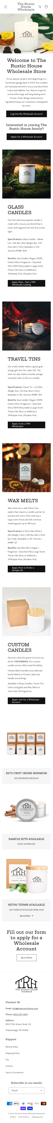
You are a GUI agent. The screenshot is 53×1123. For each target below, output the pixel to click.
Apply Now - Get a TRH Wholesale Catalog (24, 283)
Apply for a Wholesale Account (26, 137)
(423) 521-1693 (20, 1014)
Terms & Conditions (15, 1072)
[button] (6, 7)
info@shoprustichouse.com (25, 1008)
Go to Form (26, 957)
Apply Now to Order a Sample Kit (23, 569)
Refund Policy (12, 1047)
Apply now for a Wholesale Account (25, 700)
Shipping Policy (13, 1053)
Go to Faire (25, 916)
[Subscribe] (41, 1090)
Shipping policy (37, 1117)
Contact (9, 1066)
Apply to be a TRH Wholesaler (21, 425)
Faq (7, 1059)
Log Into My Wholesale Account (26, 114)
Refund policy (24, 1117)
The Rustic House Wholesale (25, 1113)
